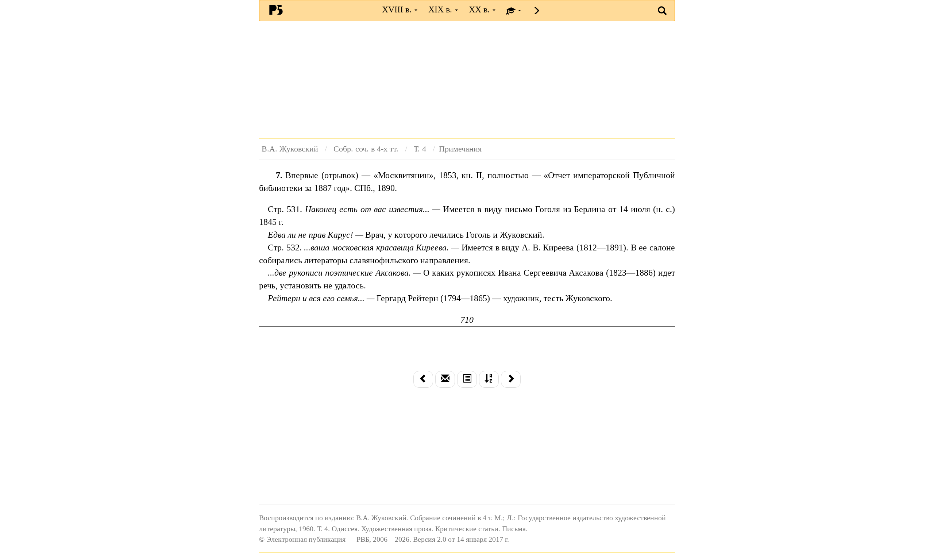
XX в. (480, 9)
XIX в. (441, 9)
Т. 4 (420, 149)
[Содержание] (467, 379)
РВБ (276, 9)
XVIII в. (398, 9)
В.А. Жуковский (290, 149)
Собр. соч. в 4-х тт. (365, 149)
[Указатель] (489, 379)
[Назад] (423, 379)
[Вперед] (511, 379)
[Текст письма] (445, 379)
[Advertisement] (467, 79)
